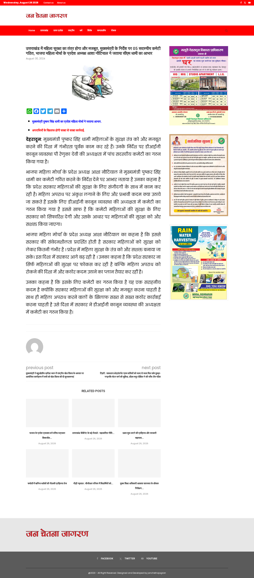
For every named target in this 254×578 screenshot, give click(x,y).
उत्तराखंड (44, 30)
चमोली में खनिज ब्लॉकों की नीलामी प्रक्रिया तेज (47, 483)
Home (32, 30)
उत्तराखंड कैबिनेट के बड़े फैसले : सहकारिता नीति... (93, 433)
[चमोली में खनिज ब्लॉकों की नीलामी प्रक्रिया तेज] (47, 463)
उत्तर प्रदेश (58, 30)
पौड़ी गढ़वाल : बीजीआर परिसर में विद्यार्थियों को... (93, 483)
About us (61, 3)
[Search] (226, 31)
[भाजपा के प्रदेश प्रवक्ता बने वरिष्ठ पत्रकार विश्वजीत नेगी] (47, 413)
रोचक (113, 30)
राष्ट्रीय (71, 30)
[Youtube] (249, 3)
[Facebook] (241, 3)
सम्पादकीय (101, 30)
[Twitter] (245, 3)
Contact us (49, 3)
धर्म (81, 30)
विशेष (89, 30)
